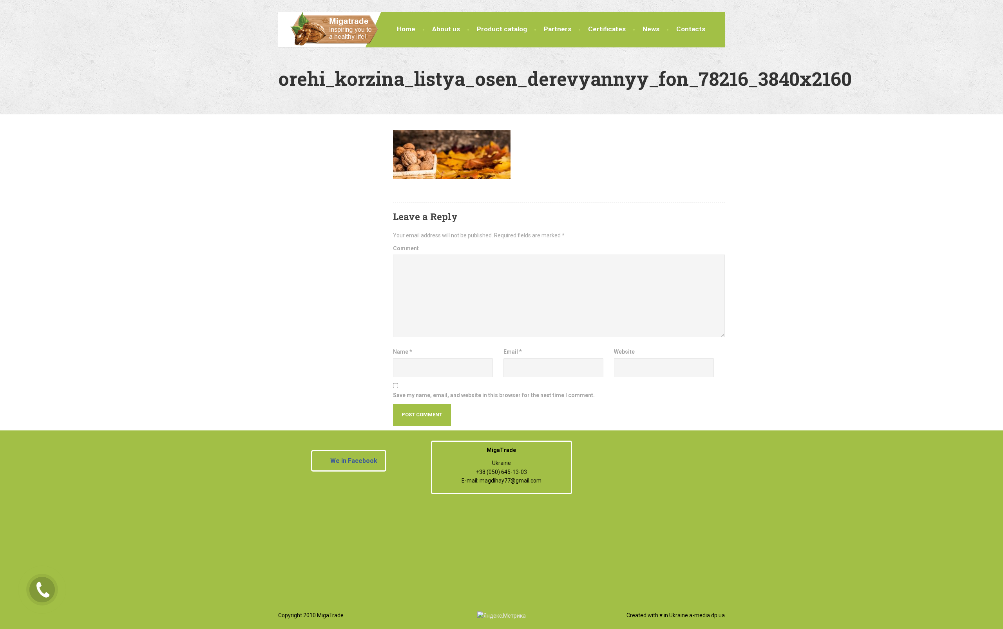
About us (446, 29)
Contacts (690, 29)
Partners (557, 29)
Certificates (607, 29)
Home (406, 29)
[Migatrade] (328, 29)
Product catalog (502, 29)
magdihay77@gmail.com (510, 480)
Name (402, 352)
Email (512, 352)
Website (624, 352)
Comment (406, 248)
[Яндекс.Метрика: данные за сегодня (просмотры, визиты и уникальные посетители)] (501, 615)
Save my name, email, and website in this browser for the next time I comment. (494, 395)
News (651, 29)
